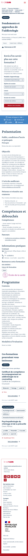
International (6, 513)
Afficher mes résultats (14, 105)
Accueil (4, 8)
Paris (4, 270)
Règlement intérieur (8, 538)
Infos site (5, 535)
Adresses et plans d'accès (10, 506)
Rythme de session (9, 83)
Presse (5, 500)
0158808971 (10, 255)
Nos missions (7, 488)
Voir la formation (13, 396)
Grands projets (7, 495)
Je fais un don (7, 493)
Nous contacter (7, 504)
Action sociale (18, 10)
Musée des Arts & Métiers (10, 509)
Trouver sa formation (13, 8)
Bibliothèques (7, 511)
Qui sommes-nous (8, 484)
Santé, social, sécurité (7, 10)
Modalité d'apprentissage (11, 76)
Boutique (5, 508)
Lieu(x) (6, 90)
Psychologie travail (8, 410)
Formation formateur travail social (13, 417)
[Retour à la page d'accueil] (6, 2)
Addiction (17, 11)
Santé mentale (21, 410)
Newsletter (6, 550)
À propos (6, 498)
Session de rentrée (9, 97)
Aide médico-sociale (7, 11)
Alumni (5, 491)
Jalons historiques (8, 486)
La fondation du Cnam (9, 490)
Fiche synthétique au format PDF (11, 187)
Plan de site (6, 517)
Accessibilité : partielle (9, 547)
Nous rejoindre (7, 502)
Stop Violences (7, 515)
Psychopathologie (8, 407)
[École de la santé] (14, 275)
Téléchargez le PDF (10, 47)
